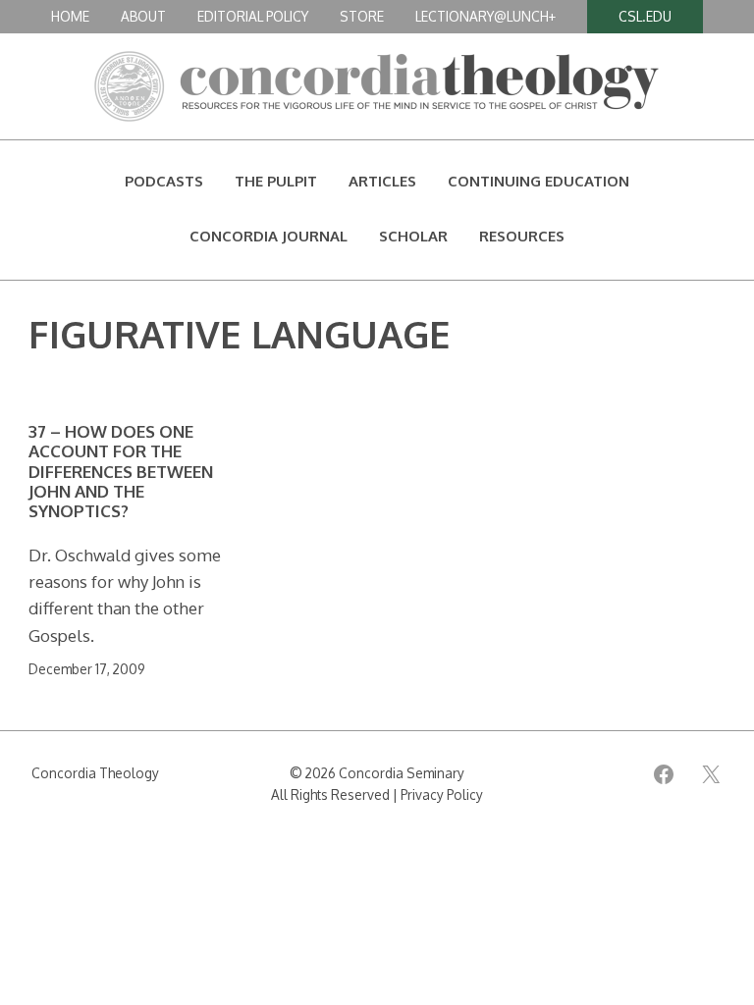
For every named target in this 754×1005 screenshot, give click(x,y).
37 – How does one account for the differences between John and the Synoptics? (120, 472)
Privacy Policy (442, 794)
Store (362, 16)
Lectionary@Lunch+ (485, 16)
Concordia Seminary (401, 773)
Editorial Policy (252, 16)
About (143, 16)
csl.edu (645, 16)
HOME (70, 16)
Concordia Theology (95, 773)
